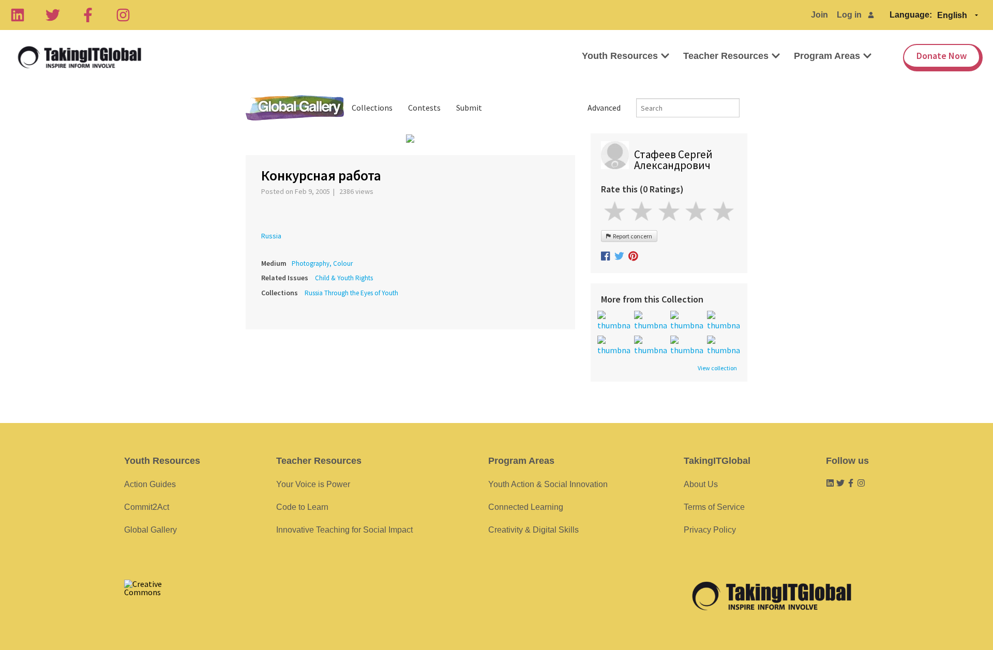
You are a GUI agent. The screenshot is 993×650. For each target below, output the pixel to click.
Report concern (631, 236)
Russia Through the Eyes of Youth (351, 293)
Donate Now (941, 56)
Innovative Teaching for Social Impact (344, 529)
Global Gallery (295, 107)
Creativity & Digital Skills (533, 529)
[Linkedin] (17, 15)
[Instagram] (123, 15)
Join (819, 14)
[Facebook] (88, 15)
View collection (717, 368)
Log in (849, 14)
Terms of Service (714, 507)
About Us (701, 484)
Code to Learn (302, 507)
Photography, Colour (322, 263)
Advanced (604, 107)
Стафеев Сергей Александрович (673, 159)
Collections (372, 107)
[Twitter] (53, 15)
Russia (271, 235)
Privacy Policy (710, 529)
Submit (469, 107)
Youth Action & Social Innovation (548, 484)
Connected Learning (525, 507)
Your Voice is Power (313, 484)
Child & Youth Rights (344, 278)
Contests (424, 107)
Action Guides (150, 484)
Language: (911, 14)
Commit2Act (146, 507)
